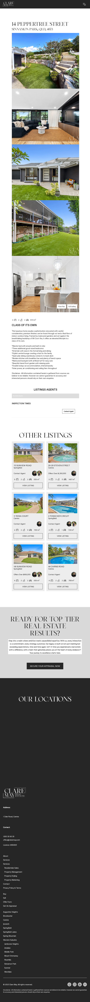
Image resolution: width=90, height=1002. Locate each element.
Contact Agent (68, 411)
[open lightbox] (45, 61)
